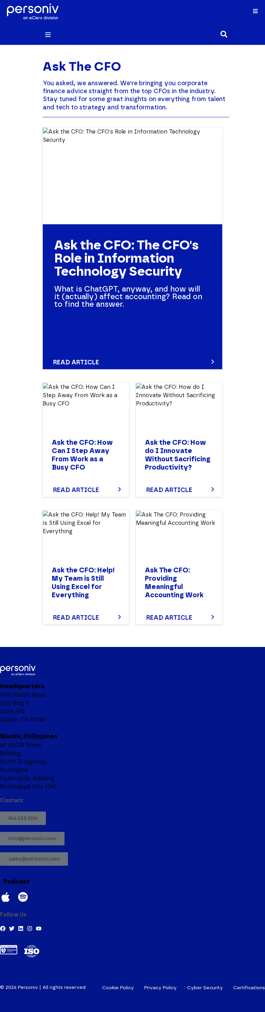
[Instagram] (29, 928)
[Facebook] (3, 928)
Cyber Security (205, 987)
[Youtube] (38, 928)
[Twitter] (11, 928)
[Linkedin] (20, 928)
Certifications (249, 987)
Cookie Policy (118, 987)
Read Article (76, 363)
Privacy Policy (160, 987)
